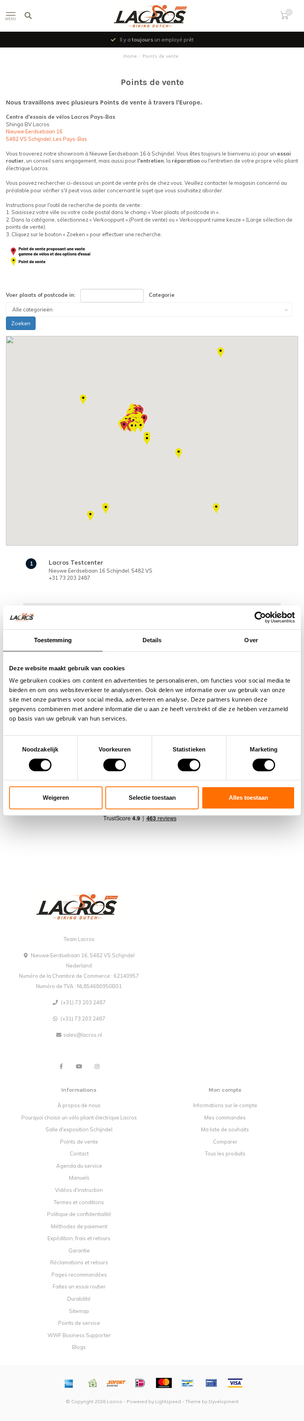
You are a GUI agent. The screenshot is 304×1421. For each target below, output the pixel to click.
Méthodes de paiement (79, 1226)
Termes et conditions (79, 1202)
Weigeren (56, 797)
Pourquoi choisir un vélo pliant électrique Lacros (79, 1117)
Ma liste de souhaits (225, 1129)
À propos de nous (79, 1105)
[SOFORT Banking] (116, 1383)
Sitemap (79, 1311)
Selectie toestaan (152, 797)
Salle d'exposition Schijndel (79, 1129)
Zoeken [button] (20, 323)
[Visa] (235, 1383)
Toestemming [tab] (53, 640)
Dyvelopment (224, 1401)
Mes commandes (225, 1117)
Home (130, 56)
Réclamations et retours (79, 1262)
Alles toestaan (248, 797)
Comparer (225, 1141)
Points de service (79, 1323)
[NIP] (211, 1383)
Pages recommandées (79, 1274)
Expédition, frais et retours (79, 1238)
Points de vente (79, 1141)
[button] (83, 399)
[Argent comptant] (93, 1383)
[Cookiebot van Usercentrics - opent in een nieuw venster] (260, 617)
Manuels (79, 1177)
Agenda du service (79, 1166)
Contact (79, 1153)
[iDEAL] (140, 1383)
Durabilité (79, 1299)
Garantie (79, 1250)
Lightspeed (168, 1401)
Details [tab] (152, 640)
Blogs (79, 1347)
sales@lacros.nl (82, 1035)
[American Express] (69, 1383)
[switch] (108, 765)
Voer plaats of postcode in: (40, 295)
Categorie (162, 295)
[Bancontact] (188, 1383)
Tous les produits (225, 1153)
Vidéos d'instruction (79, 1190)
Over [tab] (251, 640)
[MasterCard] (164, 1383)
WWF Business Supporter (79, 1335)
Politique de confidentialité (79, 1214)
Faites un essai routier (79, 1286)
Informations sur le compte (225, 1105)
